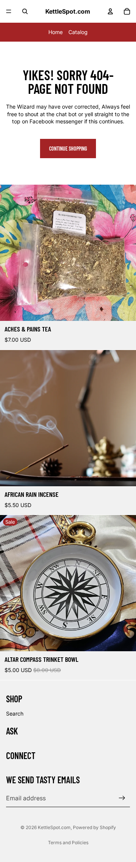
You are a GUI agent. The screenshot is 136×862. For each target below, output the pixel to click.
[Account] (110, 11)
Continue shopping (68, 148)
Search (14, 713)
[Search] (25, 11)
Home (55, 32)
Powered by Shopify (94, 827)
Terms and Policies (68, 842)
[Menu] (8, 11)
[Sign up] (122, 798)
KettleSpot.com (54, 827)
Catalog (78, 32)
